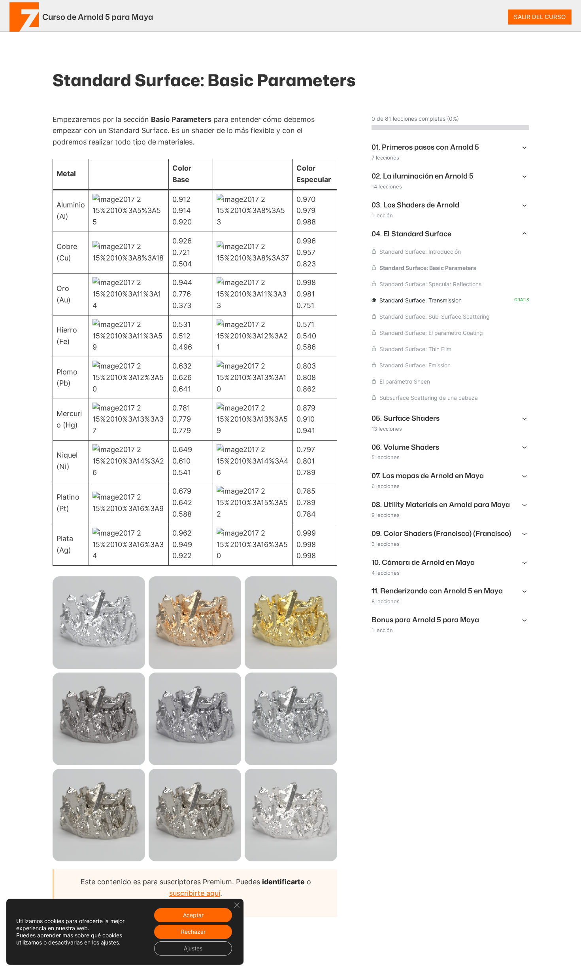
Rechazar (193, 931)
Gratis (521, 299)
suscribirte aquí (194, 893)
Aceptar (193, 915)
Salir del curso (540, 17)
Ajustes (193, 948)
